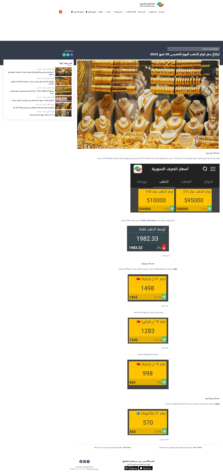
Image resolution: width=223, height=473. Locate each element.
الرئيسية (161, 12)
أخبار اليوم (153, 12)
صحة (108, 12)
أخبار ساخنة (142, 12)
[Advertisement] (111, 28)
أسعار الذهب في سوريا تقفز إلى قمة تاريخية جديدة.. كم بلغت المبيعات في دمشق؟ (31, 73)
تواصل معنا (79, 467)
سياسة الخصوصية (88, 467)
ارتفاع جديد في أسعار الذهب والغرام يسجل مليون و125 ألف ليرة (33, 107)
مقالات (100, 12)
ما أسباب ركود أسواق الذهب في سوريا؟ (42, 115)
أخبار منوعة (119, 12)
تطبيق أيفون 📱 (90, 12)
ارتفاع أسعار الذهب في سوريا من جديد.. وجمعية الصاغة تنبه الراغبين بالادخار (32, 82)
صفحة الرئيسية (213, 49)
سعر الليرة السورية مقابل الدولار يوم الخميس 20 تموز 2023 (175, 447)
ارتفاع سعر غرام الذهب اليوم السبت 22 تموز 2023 (108, 447)
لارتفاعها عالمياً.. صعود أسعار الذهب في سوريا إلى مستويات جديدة (33, 100)
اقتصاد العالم (131, 12)
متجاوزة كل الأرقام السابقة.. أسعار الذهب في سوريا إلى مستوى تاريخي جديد (32, 92)
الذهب (204, 49)
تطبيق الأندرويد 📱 (77, 12)
